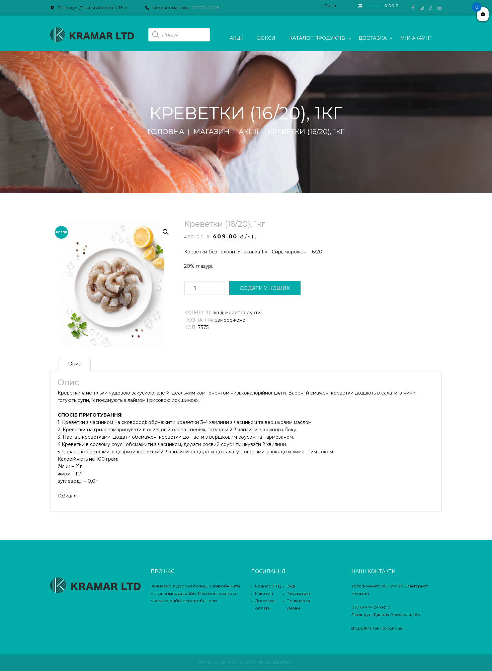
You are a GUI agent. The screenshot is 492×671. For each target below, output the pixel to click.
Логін (330, 5)
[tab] (75, 364)
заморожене (230, 320)
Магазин (211, 131)
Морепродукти (243, 313)
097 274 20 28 (205, 7)
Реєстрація (298, 593)
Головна (166, 131)
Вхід (290, 585)
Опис (74, 364)
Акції (249, 131)
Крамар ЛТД (268, 585)
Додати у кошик (265, 288)
